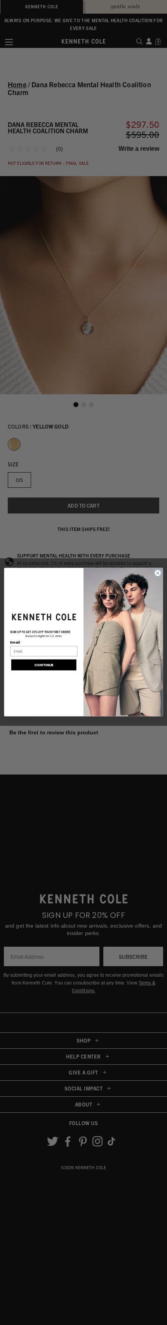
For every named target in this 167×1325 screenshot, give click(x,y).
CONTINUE (44, 664)
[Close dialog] (157, 573)
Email (15, 642)
